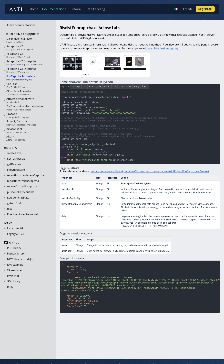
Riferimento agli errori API (23, 214)
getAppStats (14, 203)
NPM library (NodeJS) (20, 259)
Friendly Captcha (21, 123)
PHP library (14, 248)
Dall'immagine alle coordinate (24, 108)
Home (34, 9)
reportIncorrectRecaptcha (23, 181)
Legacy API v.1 (15, 234)
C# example (14, 270)
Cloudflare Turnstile (18, 93)
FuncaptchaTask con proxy (161, 48)
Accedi (187, 9)
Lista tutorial (15, 228)
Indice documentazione (21, 25)
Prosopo (17, 115)
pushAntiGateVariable (20, 192)
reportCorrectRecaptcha (22, 186)
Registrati (205, 9)
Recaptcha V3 (19, 55)
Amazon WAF (17, 130)
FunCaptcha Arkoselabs (20, 77)
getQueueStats (16, 170)
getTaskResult (16, 158)
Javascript (13, 276)
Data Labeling (95, 9)
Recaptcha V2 (19, 47)
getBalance (14, 164)
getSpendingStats (18, 197)
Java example (15, 264)
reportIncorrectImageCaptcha (25, 175)
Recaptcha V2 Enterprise (25, 62)
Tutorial (75, 9)
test (9, 208)
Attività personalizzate (20, 100)
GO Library (13, 281)
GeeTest (17, 85)
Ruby (10, 287)
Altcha (16, 138)
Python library (16, 253)
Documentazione (54, 9)
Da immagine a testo (19, 40)
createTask (14, 153)
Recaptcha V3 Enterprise (21, 70)
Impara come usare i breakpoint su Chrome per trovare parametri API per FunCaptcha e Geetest (150, 171)
